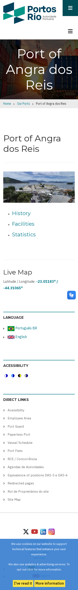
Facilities (23, 224)
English (21, 337)
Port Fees (15, 451)
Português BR (26, 328)
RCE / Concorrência (22, 459)
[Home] (29, 13)
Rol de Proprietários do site (28, 491)
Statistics (24, 234)
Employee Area (19, 418)
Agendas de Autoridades (26, 467)
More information (50, 583)
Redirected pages (21, 483)
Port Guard (16, 426)
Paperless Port (19, 434)
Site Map (14, 499)
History (21, 213)
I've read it (23, 583)
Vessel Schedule (20, 443)
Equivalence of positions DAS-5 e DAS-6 (38, 475)
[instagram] (43, 531)
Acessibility (16, 410)
